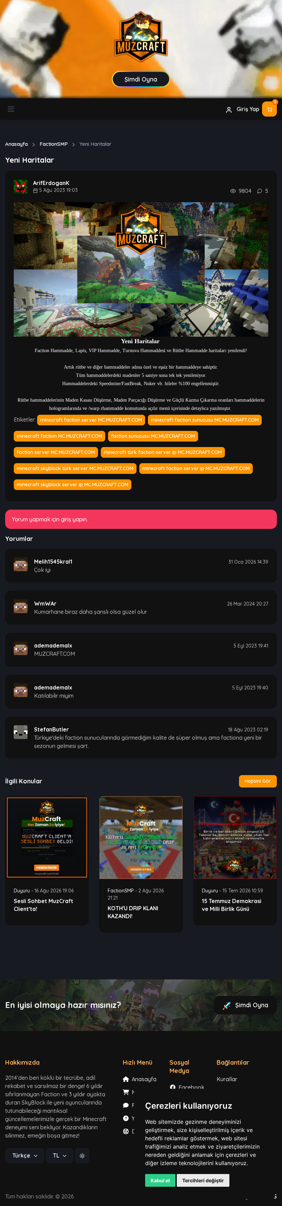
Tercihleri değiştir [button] (203, 1180)
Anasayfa (16, 144)
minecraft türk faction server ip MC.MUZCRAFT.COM (163, 452)
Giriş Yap (247, 109)
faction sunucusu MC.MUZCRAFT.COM (153, 436)
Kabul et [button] (160, 1180)
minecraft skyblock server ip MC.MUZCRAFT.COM (72, 484)
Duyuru (22, 891)
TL (57, 1155)
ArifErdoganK (51, 183)
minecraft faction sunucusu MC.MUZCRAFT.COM (205, 420)
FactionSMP (54, 144)
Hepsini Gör (258, 781)
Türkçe (22, 1155)
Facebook (190, 1087)
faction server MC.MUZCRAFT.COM (56, 452)
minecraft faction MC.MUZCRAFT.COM (59, 436)
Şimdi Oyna (251, 1005)
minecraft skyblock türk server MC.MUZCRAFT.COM (75, 468)
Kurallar (227, 1079)
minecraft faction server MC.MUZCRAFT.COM (91, 420)
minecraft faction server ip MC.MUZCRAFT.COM (196, 468)
